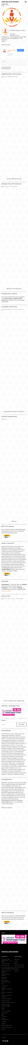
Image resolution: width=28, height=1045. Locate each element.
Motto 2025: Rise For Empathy (6, 971)
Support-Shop (4, 985)
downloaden (4, 300)
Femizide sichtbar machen (7, 1002)
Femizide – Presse (5, 1000)
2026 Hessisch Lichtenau (12, 766)
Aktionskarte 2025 (5, 963)
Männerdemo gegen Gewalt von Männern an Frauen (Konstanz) (13, 768)
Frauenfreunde (20, 763)
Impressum (16, 959)
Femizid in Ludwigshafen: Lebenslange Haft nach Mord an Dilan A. (13, 737)
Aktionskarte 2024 (5, 965)
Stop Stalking (7, 591)
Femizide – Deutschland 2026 (6, 989)
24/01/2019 (7, 5)
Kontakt (3, 1018)
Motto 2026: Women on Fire (7, 969)
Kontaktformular (5, 1019)
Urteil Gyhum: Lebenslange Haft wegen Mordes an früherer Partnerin (12, 742)
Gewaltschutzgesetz (6, 748)
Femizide (3, 987)
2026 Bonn (10, 774)
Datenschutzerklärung (6, 1025)
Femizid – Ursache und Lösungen (6, 996)
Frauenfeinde (4, 764)
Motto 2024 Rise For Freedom (5, 974)
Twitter (6, 1041)
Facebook (3, 1023)
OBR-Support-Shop (8, 567)
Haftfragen (14, 758)
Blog (2, 1015)
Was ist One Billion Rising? (7, 967)
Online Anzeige (16, 748)
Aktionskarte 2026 (5, 959)
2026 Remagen (13, 764)
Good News (4, 1016)
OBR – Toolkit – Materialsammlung (5, 981)
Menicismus (12, 763)
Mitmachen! (4, 977)
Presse (2, 1007)
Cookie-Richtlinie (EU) (6, 1027)
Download (20, 50)
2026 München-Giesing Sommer (15, 753)
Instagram (3, 1021)
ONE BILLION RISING (10, 2)
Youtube (8, 1041)
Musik (2, 983)
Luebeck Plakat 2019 (11, 50)
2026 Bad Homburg (19, 774)
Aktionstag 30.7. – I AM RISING (6, 961)
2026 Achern (18, 771)
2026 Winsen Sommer (7, 755)
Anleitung (3, 978)
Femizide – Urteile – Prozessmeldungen (5, 1005)
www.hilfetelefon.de (6, 800)
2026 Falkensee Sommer (20, 755)
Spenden (3, 1029)
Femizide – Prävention (6, 998)
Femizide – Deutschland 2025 (6, 993)
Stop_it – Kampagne (5, 1011)
